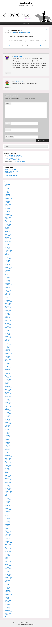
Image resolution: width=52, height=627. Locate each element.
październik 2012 (8, 422)
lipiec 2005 (7, 547)
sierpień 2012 (7, 425)
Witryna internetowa (9, 136)
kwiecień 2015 (8, 379)
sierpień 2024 (7, 218)
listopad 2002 (7, 593)
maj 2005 (7, 550)
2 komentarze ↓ (27, 32)
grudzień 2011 (7, 436)
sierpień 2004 (7, 562)
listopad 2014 (7, 386)
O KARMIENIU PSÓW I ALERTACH (12, 174)
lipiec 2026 (7, 185)
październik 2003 (8, 577)
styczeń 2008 (7, 504)
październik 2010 (8, 456)
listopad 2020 (7, 283)
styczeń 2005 (7, 555)
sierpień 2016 (7, 356)
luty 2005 (7, 554)
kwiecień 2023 (8, 241)
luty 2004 (7, 571)
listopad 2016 (7, 352)
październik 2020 (8, 284)
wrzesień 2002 (8, 595)
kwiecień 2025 (8, 207)
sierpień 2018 (7, 321)
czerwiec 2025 (8, 204)
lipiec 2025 (7, 202)
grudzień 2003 (7, 574)
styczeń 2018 (7, 331)
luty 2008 (7, 502)
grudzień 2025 (7, 195)
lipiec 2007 (7, 512)
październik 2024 (8, 215)
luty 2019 (7, 313)
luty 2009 (7, 485)
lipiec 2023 (7, 237)
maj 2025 (7, 205)
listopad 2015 (7, 369)
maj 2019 (7, 309)
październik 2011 (8, 439)
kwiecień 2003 (8, 585)
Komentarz (8, 103)
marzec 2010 (7, 466)
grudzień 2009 (7, 471)
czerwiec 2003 (8, 583)
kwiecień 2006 (8, 534)
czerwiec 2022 (8, 255)
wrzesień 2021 (8, 268)
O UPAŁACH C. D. (8, 172)
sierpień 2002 (7, 597)
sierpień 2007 (7, 511)
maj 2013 (7, 412)
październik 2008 (8, 491)
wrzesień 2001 (8, 613)
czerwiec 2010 (8, 462)
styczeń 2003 (7, 590)
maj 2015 (7, 377)
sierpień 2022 (7, 253)
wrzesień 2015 (8, 372)
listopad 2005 (7, 541)
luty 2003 (7, 588)
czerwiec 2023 (8, 238)
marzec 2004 (7, 570)
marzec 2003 (7, 587)
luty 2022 (7, 261)
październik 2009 (8, 474)
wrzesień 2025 (8, 199)
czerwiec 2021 (8, 273)
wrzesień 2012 (8, 423)
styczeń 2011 (7, 452)
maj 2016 (7, 360)
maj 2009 (7, 481)
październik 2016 (8, 353)
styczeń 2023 (7, 245)
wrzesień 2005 (8, 544)
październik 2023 (8, 232)
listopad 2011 (7, 438)
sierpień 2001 (7, 614)
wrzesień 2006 (8, 527)
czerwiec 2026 (8, 187)
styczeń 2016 (7, 366)
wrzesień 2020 (8, 286)
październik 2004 (8, 560)
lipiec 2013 (7, 409)
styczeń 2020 (7, 297)
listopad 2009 (7, 472)
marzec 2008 (7, 501)
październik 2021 (8, 267)
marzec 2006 (7, 535)
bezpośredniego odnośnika (35, 45)
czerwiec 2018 (8, 324)
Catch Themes (31, 624)
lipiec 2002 (7, 598)
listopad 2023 (7, 231)
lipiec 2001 (7, 616)
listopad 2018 (7, 317)
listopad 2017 (7, 334)
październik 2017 (8, 336)
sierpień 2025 (7, 201)
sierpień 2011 (7, 442)
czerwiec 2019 (8, 307)
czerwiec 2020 (8, 290)
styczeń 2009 (7, 486)
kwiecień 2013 (8, 413)
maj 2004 (7, 567)
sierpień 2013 (7, 408)
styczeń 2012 (7, 435)
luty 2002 (7, 605)
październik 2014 (8, 387)
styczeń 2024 (7, 228)
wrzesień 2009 (8, 475)
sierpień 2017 (7, 339)
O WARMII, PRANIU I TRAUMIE (15, 156)
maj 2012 (7, 429)
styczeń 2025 (7, 211)
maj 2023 (7, 240)
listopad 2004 (7, 558)
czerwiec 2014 (8, 393)
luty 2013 (7, 416)
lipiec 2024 (7, 220)
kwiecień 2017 (8, 344)
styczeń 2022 (7, 263)
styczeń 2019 (7, 314)
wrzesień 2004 (8, 561)
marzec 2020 (7, 294)
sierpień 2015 (7, 373)
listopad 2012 (7, 420)
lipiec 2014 (7, 392)
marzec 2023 (7, 242)
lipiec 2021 (7, 271)
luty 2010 (7, 468)
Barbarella (26, 3)
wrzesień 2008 (8, 492)
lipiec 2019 (7, 306)
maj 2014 (7, 395)
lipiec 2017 (7, 340)
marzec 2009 (7, 484)
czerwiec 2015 (8, 376)
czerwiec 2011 (8, 445)
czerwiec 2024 (8, 221)
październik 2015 (8, 370)
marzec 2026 (7, 191)
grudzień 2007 (7, 505)
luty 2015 (7, 382)
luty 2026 (7, 192)
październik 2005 (8, 542)
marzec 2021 (7, 277)
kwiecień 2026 (8, 189)
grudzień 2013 (7, 402)
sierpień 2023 (7, 235)
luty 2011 (7, 451)
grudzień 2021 (7, 264)
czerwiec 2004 (8, 565)
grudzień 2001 (7, 608)
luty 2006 (7, 537)
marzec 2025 (7, 208)
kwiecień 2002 (8, 603)
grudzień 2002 (7, 591)
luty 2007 (7, 519)
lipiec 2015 (7, 375)
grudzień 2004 (7, 557)
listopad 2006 (7, 524)
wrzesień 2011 (8, 441)
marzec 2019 (7, 311)
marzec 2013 (7, 415)
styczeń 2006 (7, 538)
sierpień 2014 (7, 390)
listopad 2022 (7, 248)
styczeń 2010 (7, 469)
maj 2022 (7, 257)
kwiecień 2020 (8, 293)
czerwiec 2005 (8, 548)
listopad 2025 (7, 197)
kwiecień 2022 (8, 258)
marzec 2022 (7, 260)
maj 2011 (7, 446)
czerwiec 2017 (8, 342)
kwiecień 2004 (8, 568)
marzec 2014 (7, 398)
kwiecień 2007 (8, 517)
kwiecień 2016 (8, 362)
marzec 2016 (7, 363)
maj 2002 (7, 601)
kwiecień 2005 (8, 551)
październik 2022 (8, 250)
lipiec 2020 (7, 288)
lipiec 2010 (7, 461)
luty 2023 (7, 244)
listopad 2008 (7, 489)
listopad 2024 (7, 214)
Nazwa (7, 123)
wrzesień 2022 (8, 251)
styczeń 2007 (7, 521)
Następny (45, 29)
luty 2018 (7, 330)
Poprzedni (39, 29)
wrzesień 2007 (8, 509)
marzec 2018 (7, 329)
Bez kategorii (11, 45)
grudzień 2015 (7, 367)
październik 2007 (8, 508)
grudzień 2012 (7, 419)
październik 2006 (8, 525)
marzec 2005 (7, 552)
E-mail (7, 129)
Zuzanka (6, 158)
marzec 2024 (7, 225)
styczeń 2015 (7, 383)
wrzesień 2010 (8, 458)
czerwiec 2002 (8, 600)
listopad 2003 (7, 575)
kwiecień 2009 (8, 482)
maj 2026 (7, 188)
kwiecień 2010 (8, 465)
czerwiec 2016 (8, 359)
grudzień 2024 (7, 212)
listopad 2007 (7, 507)
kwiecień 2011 (7, 448)
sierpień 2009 (7, 476)
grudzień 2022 (7, 247)
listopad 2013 (7, 403)
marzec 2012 (7, 432)
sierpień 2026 (7, 184)
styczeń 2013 (7, 418)
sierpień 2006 (7, 528)
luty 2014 (7, 399)
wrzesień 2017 (8, 337)
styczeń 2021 (7, 280)
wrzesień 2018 (8, 320)
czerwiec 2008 (8, 496)
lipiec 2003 (7, 581)
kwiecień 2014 (8, 396)
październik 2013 (8, 405)
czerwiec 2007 (8, 514)
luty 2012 (7, 433)
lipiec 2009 (7, 478)
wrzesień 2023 (8, 234)
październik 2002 (8, 594)
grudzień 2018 (7, 316)
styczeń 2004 (7, 572)
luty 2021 (7, 278)
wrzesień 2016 (8, 354)
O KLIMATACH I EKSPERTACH (14, 155)
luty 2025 (7, 209)
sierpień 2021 (7, 270)
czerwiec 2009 (8, 479)
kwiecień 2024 (8, 224)
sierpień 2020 (7, 287)
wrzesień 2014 (8, 389)
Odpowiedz (7, 73)
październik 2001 (8, 611)
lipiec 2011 (7, 443)
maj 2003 (7, 584)
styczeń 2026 (7, 194)
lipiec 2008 (7, 495)
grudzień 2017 (7, 333)
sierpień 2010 (7, 459)
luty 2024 (7, 227)
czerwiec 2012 (8, 428)
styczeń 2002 (7, 607)
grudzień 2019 (7, 298)
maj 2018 (7, 326)
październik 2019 (8, 301)
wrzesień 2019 (8, 303)
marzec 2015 (7, 380)
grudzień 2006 (7, 522)
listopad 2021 (7, 265)
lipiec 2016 (7, 357)
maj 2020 (7, 291)
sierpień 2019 (7, 304)
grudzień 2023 (7, 230)
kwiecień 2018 (8, 327)
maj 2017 (7, 343)
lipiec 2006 (7, 529)
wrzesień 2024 (8, 217)
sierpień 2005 (7, 545)
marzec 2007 (7, 518)
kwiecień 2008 (8, 499)
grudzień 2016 (7, 350)
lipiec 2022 (7, 254)
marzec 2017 (7, 346)
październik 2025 (8, 198)
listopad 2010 (7, 455)
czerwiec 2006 (8, 531)
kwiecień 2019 (8, 310)
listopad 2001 (7, 610)
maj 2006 (7, 532)
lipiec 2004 (7, 564)
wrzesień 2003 (8, 578)
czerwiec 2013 (8, 410)
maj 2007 (7, 515)
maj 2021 (7, 274)
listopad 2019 (7, 300)
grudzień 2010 (7, 453)
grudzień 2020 (7, 281)
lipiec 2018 (7, 323)
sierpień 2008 (7, 494)
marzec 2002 (7, 604)
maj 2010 (7, 463)
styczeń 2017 (7, 349)
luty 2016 (7, 364)
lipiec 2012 (7, 426)
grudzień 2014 (7, 385)
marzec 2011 (7, 449)
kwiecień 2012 (8, 430)
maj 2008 (7, 498)
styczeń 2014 (7, 400)
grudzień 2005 (7, 539)
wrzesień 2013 (8, 406)
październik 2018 (8, 319)
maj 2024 (7, 222)
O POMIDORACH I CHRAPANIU (11, 175)
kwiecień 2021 (8, 276)
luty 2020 (7, 296)
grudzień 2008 (7, 488)
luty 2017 (7, 347)
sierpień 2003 (7, 580)
